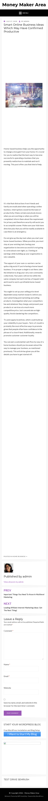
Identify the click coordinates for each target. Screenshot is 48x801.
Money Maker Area (24, 4)
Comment (8, 631)
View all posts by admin (14, 582)
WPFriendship (22, 796)
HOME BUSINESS (18, 556)
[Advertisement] (24, 59)
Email (7, 676)
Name (7, 664)
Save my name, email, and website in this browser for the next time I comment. (20, 704)
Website (7, 688)
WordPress (39, 796)
